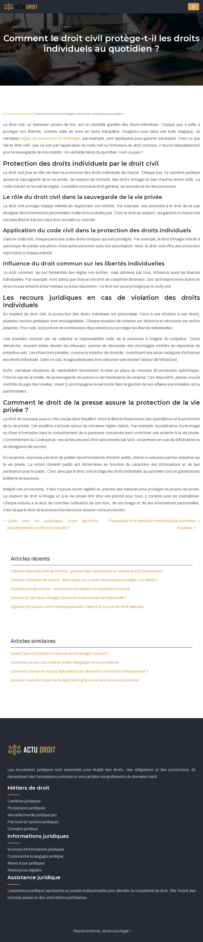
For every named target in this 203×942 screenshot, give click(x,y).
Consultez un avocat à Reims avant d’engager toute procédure (65, 662)
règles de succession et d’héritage (50, 138)
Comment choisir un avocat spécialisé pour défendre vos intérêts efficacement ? (80, 671)
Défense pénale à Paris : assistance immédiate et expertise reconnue (70, 589)
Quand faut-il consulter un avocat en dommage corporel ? (60, 653)
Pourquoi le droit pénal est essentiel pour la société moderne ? (152, 524)
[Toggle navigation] (193, 7)
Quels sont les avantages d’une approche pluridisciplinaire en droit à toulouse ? (53, 524)
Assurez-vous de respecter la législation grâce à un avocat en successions (75, 680)
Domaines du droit (19, 113)
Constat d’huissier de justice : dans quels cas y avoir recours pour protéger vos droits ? (84, 580)
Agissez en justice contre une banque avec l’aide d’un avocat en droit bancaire (77, 607)
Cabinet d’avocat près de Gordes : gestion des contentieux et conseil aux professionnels (86, 571)
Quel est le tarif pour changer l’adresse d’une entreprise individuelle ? (69, 598)
